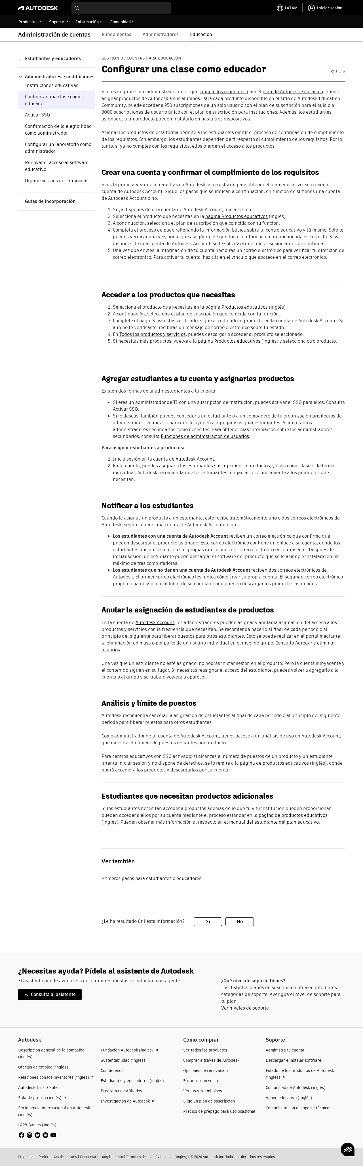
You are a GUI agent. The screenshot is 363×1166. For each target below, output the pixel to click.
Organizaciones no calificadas (56, 180)
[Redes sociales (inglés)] (37, 1134)
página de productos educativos (274, 763)
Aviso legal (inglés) (171, 1156)
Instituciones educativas (51, 85)
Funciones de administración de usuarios (205, 436)
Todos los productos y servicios (152, 334)
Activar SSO (37, 115)
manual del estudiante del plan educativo (274, 822)
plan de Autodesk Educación (293, 91)
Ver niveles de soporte (245, 1008)
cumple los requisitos (223, 91)
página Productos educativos (236, 216)
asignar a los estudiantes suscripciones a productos (214, 466)
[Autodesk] (38, 7)
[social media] (37, 1135)
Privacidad (26, 1156)
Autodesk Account (195, 459)
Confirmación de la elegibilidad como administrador (58, 129)
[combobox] (121, 8)
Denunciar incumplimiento (101, 1156)
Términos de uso (139, 1156)
